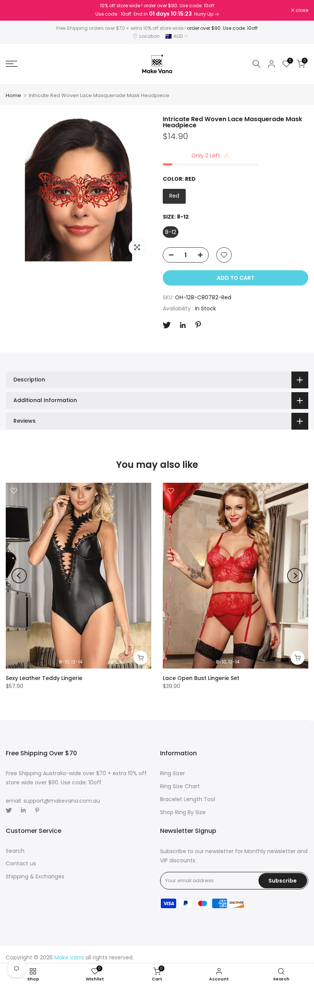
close (16, 10)
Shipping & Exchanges (35, 876)
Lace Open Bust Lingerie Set (201, 678)
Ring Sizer (172, 773)
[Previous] (19, 575)
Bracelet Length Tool (187, 799)
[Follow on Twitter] (167, 325)
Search (15, 851)
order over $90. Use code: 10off (222, 28)
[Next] (295, 575)
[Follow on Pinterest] (198, 324)
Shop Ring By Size (183, 812)
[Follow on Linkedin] (182, 325)
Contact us (21, 863)
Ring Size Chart (180, 786)
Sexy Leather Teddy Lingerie (44, 678)
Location (149, 36)
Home (13, 95)
